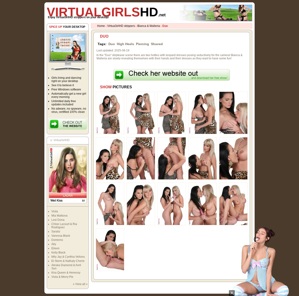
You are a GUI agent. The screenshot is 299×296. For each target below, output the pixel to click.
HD (106, 12)
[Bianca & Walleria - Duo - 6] (110, 178)
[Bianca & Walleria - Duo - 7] (141, 178)
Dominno (57, 240)
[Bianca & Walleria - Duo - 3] (171, 133)
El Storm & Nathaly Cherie (68, 261)
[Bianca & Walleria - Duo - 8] (171, 178)
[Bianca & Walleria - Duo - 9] (202, 178)
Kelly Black (58, 252)
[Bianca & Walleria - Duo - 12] (141, 224)
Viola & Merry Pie (62, 276)
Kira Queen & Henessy (65, 272)
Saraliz (55, 231)
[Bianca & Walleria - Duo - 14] (202, 224)
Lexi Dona (57, 219)
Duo (111, 44)
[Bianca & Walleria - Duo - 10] (233, 178)
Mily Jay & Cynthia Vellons (68, 256)
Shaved (157, 44)
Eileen (55, 248)
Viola (54, 211)
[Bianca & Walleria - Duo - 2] (141, 133)
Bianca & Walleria (148, 26)
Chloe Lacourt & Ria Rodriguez (64, 225)
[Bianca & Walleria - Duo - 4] (202, 133)
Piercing (142, 44)
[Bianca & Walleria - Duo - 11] (110, 224)
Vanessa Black (60, 235)
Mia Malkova (59, 215)
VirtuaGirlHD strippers (121, 26)
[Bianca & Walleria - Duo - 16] (110, 269)
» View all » (80, 284)
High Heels (125, 44)
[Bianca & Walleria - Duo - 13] (171, 224)
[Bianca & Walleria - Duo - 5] (233, 133)
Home (101, 26)
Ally (53, 244)
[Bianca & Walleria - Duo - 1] (110, 133)
